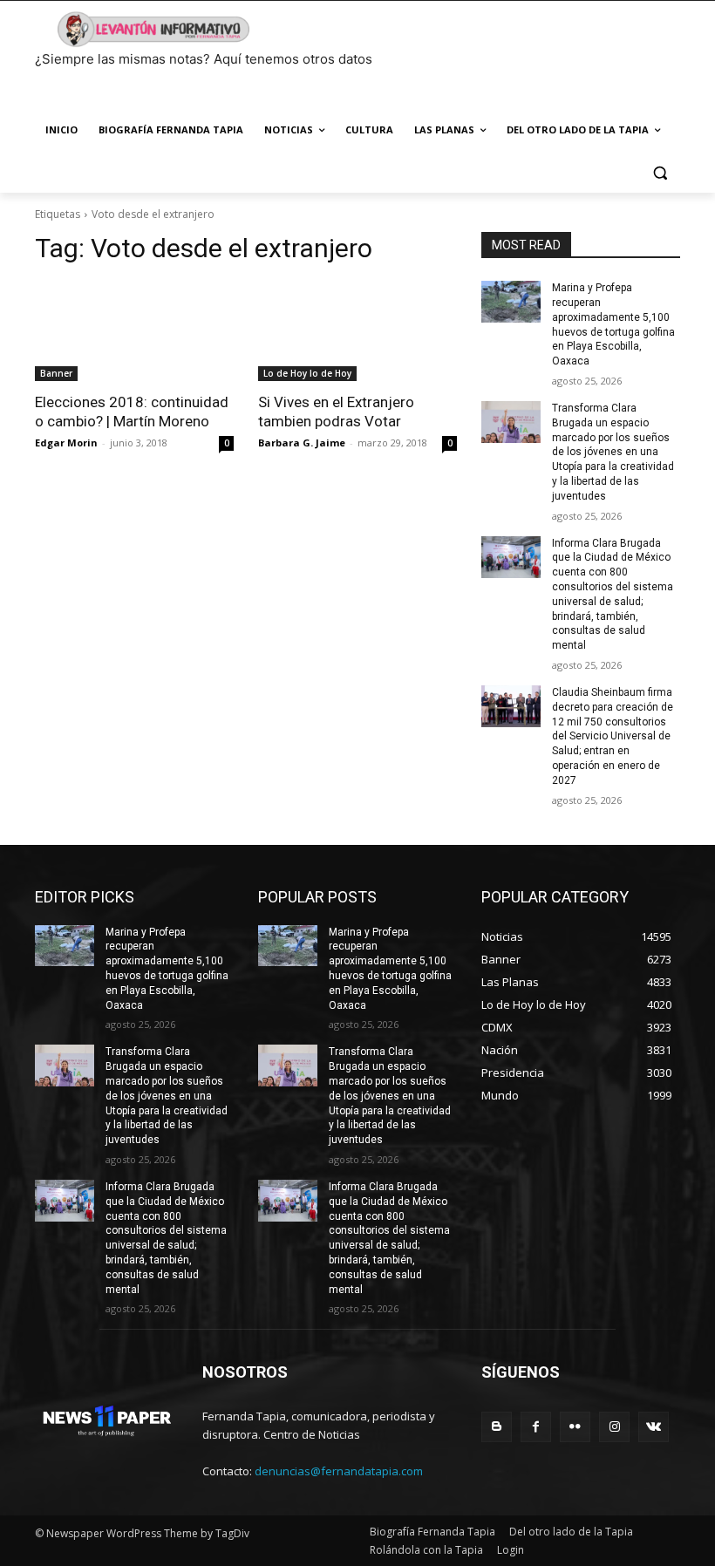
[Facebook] (536, 1427)
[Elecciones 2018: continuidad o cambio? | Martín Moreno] (134, 331)
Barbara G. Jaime (301, 442)
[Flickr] (575, 1427)
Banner (56, 373)
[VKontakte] (653, 1427)
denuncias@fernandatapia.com (339, 1471)
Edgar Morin (66, 442)
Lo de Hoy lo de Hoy (307, 373)
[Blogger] (496, 1427)
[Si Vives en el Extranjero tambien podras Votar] (357, 331)
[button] (659, 172)
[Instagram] (614, 1427)
